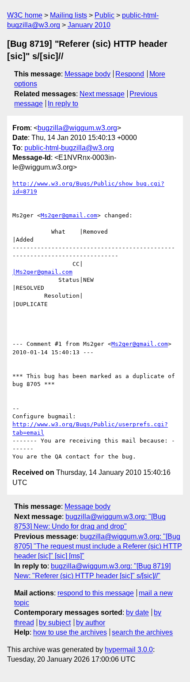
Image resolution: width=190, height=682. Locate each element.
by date (137, 612)
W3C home (24, 15)
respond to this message (95, 593)
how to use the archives (70, 632)
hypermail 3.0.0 (129, 649)
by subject (55, 622)
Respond (129, 74)
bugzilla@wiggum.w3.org (77, 128)
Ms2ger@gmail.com (69, 215)
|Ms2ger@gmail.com (42, 272)
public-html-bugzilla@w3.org (69, 148)
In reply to (63, 103)
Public (104, 15)
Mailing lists (68, 15)
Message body (87, 74)
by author (90, 622)
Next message (102, 94)
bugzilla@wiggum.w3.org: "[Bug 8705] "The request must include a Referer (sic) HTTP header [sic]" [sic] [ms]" (98, 546)
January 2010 (89, 25)
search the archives (142, 632)
